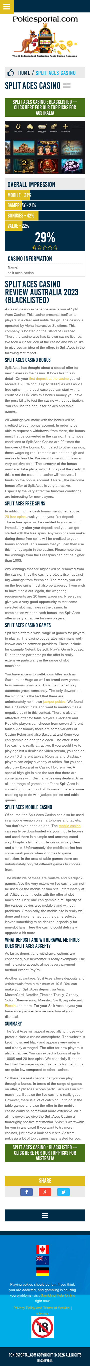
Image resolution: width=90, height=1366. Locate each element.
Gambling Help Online (57, 1295)
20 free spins (15, 517)
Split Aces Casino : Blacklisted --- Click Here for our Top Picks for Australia (45, 107)
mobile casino (69, 826)
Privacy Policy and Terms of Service (42, 1308)
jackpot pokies (54, 702)
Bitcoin (10, 1006)
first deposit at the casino (49, 379)
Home (24, 73)
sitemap (42, 1313)
